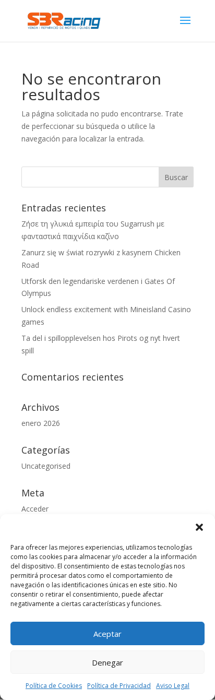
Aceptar (107, 633)
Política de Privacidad (119, 685)
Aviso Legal (172, 685)
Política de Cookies (54, 685)
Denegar (107, 662)
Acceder (35, 509)
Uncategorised (45, 466)
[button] (199, 527)
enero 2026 (40, 423)
